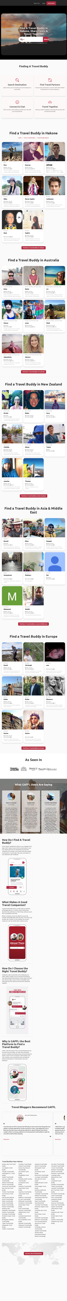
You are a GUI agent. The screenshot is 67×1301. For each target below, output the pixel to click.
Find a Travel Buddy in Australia (33, 260)
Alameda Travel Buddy (41, 1164)
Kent (5, 233)
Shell (48, 323)
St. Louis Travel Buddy (24, 1199)
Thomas (28, 481)
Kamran (28, 165)
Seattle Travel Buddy (7, 1177)
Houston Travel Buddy (8, 1212)
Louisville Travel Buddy (57, 1188)
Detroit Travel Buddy (56, 1171)
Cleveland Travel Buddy (57, 1166)
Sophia (27, 233)
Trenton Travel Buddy (8, 1192)
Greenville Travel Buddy (41, 1218)
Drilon (27, 699)
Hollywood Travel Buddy (25, 1225)
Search (46, 39)
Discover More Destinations (33, 1253)
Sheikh (27, 609)
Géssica (27, 357)
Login (43, 3)
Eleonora (49, 699)
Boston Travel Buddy (7, 1205)
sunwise (6, 481)
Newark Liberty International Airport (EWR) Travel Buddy (40, 1234)
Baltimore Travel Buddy (24, 1197)
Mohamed (7, 609)
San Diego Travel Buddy (8, 1214)
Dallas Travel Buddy (7, 1201)
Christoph (28, 665)
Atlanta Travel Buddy (7, 1182)
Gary (48, 413)
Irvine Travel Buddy (23, 1208)
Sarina (27, 733)
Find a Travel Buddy (29, 138)
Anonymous (8, 575)
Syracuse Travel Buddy (57, 1203)
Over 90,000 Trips (40, 43)
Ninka (27, 413)
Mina (27, 541)
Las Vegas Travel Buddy (41, 1177)
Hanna (6, 323)
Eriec (5, 289)
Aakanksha (8, 357)
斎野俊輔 (49, 165)
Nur (47, 575)
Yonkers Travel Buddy (8, 1229)
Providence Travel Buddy (25, 1203)
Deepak (49, 541)
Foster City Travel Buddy (57, 1205)
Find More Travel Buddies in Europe (33, 748)
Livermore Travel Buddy (24, 1186)
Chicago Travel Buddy (8, 1171)
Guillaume (49, 199)
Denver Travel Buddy (8, 1184)
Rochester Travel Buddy (57, 1173)
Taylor (48, 447)
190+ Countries (29, 43)
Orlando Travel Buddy (24, 1166)
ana (47, 665)
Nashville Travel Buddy (24, 1223)
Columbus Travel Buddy (24, 1164)
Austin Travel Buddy (7, 1203)
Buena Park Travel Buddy (41, 1175)
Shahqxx (28, 575)
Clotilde (6, 447)
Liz (47, 289)
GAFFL (20, 138)
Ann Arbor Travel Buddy (57, 1164)
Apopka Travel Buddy (40, 1230)
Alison (27, 447)
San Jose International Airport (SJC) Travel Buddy (41, 1223)
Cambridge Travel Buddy (41, 1193)
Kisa (5, 165)
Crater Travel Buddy (56, 1195)
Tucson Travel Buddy (57, 1168)
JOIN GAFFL (51, 3)
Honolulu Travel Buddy (24, 1210)
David (6, 665)
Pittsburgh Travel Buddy (25, 1201)
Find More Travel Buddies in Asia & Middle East (33, 624)
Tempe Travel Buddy (56, 1186)
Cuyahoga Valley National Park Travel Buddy (56, 1177)
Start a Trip (37, 3)
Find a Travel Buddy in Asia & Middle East (33, 510)
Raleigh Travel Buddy (40, 1195)
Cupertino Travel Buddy (24, 1192)
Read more (6, 1139)
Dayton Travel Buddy (57, 1206)
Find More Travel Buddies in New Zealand (33, 496)
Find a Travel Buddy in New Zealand (33, 384)
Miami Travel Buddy (40, 1201)
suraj (27, 323)
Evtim (6, 699)
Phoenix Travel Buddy (8, 1206)
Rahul (27, 289)
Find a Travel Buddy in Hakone (33, 133)
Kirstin (6, 413)
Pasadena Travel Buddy (57, 1184)
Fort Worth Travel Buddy (57, 1193)
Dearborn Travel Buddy (57, 1169)
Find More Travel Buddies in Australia (34, 372)
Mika (5, 199)
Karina (6, 733)
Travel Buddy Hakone (43, 138)
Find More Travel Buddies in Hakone (33, 247)
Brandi (6, 541)
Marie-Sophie (30, 199)
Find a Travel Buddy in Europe (33, 636)
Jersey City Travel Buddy (9, 1186)
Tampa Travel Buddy (7, 1223)
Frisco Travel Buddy (56, 1197)
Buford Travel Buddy (40, 1166)
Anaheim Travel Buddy (24, 1227)
